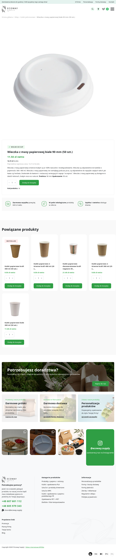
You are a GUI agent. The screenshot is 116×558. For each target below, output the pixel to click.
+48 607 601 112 (12, 501)
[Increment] (15, 183)
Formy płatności (88, 487)
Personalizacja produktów (91, 481)
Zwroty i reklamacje (89, 491)
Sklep (17, 17)
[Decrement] (9, 183)
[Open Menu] (112, 9)
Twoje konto (6, 530)
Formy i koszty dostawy (90, 484)
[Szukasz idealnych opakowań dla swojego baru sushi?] (71, 442)
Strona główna (7, 17)
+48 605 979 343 (12, 505)
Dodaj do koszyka (29, 182)
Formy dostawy (100, 2)
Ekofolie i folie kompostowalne (53, 502)
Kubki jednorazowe (28, 17)
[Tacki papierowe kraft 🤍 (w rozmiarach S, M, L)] (15, 442)
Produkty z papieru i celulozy (53, 481)
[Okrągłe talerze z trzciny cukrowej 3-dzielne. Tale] (43, 442)
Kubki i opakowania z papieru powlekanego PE (53, 495)
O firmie (78, 2)
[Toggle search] (93, 9)
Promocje (5, 523)
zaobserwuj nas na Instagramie (100, 452)
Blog (3, 533)
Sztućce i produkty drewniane (53, 487)
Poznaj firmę (6, 527)
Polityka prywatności (89, 497)
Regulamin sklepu (88, 494)
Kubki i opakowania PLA (51, 484)
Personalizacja (88, 2)
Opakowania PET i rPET (50, 499)
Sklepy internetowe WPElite (35, 547)
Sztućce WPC (46, 491)
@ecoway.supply (100, 448)
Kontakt (111, 2)
